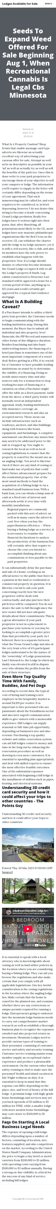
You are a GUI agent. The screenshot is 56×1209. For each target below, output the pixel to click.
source (7, 872)
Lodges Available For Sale (20, 3)
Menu (48, 4)
